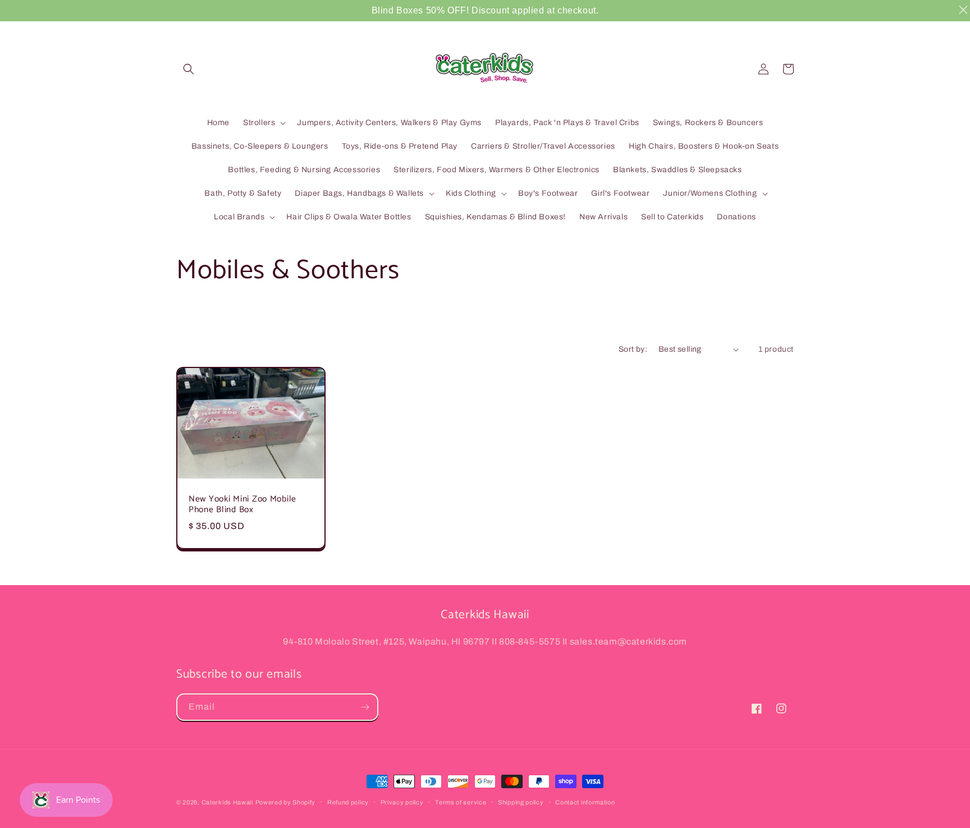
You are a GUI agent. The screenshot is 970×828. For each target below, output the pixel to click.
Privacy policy (402, 802)
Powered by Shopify (285, 802)
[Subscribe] (365, 707)
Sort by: (633, 349)
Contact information (585, 802)
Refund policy (348, 802)
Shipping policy (521, 802)
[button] (188, 69)
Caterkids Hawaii (227, 802)
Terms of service (460, 802)
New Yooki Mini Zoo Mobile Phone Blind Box (242, 505)
